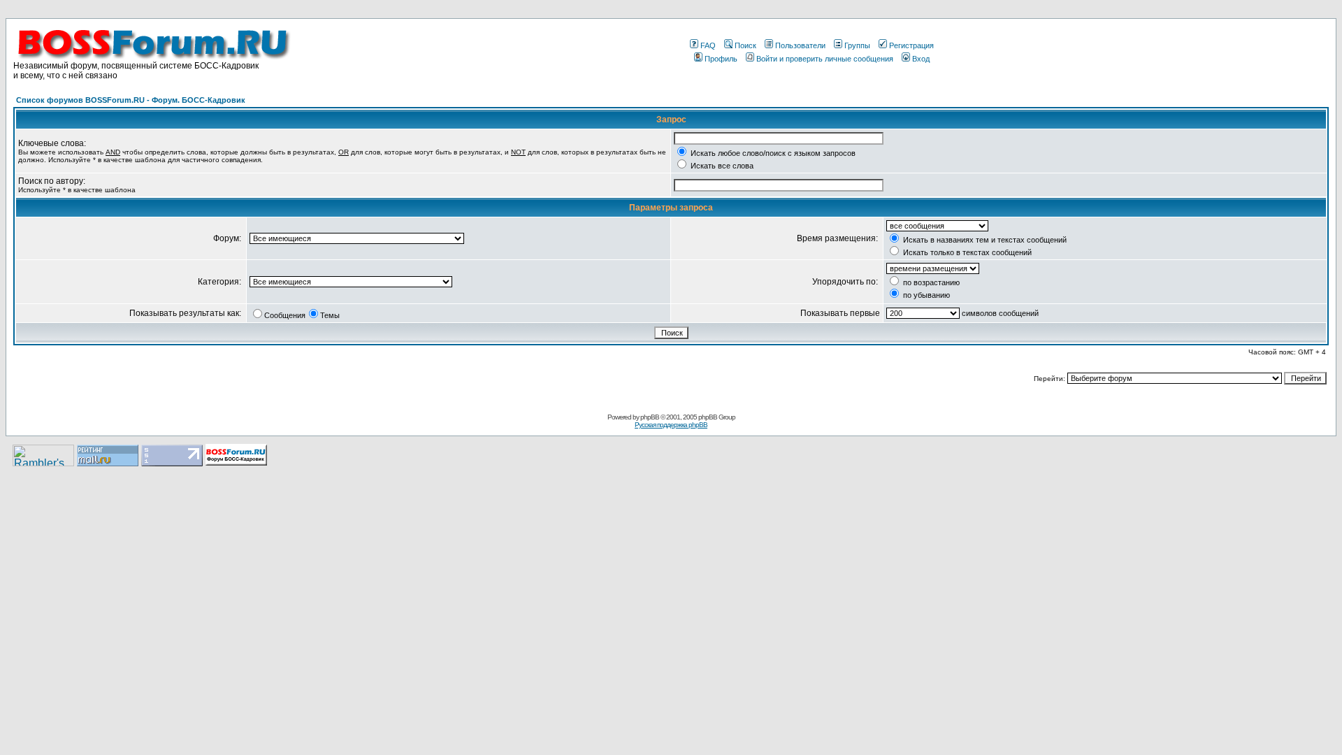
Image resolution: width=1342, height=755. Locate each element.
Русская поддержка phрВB (671, 425)
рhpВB (649, 417)
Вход (921, 59)
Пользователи (800, 45)
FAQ (708, 45)
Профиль (721, 59)
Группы (857, 45)
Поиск (745, 45)
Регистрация (911, 45)
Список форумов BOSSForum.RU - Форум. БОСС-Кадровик (130, 100)
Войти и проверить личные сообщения (824, 59)
